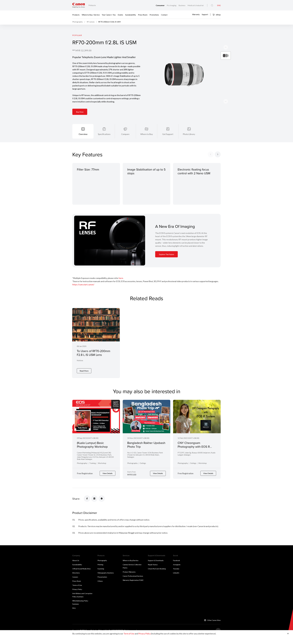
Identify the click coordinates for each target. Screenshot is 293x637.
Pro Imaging (172, 5)
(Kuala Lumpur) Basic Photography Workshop (92, 445)
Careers (75, 577)
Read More (84, 371)
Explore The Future (166, 254)
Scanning (101, 569)
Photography (82, 463)
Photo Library (189, 134)
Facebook (176, 560)
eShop (218, 15)
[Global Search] (212, 5)
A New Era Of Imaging (175, 226)
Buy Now (79, 112)
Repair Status (153, 565)
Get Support (167, 134)
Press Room (142, 15)
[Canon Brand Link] (78, 5)
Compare (125, 134)
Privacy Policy (77, 589)
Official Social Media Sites (81, 569)
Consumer (160, 5)
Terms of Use (77, 585)
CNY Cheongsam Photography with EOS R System (194, 446)
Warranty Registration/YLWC (133, 580)
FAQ (74, 608)
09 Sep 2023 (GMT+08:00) (87, 438)
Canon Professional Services (133, 576)
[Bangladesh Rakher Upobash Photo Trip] (146, 416)
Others (100, 581)
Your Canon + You (109, 15)
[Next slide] (225, 47)
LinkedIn (176, 573)
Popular (77, 35)
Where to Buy (146, 134)
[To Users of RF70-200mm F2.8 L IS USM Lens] (96, 343)
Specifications (104, 134)
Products (76, 15)
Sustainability (130, 15)
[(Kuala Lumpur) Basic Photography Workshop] (96, 416)
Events (120, 15)
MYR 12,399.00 (83, 50)
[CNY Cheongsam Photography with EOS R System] (197, 416)
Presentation (102, 577)
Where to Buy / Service (91, 15)
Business (182, 5)
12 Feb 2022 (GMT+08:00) (188, 438)
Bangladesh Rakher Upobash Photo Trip (146, 445)
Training (92, 463)
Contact (164, 15)
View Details (108, 473)
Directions (76, 573)
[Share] (87, 498)
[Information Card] (109, 240)
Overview (83, 134)
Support (205, 14)
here (121, 278)
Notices (80, 360)
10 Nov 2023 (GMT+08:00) (138, 438)
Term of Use (129, 633)
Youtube (176, 569)
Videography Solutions (106, 573)
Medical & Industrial (195, 5)
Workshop (102, 463)
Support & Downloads (156, 560)
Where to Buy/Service (130, 560)
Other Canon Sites (214, 620)
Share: (76, 498)
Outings (143, 463)
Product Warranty (129, 572)
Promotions (154, 15)
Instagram (176, 565)
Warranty (196, 14)
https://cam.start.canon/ (83, 284)
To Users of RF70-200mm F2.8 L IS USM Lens (93, 353)
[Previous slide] (225, 101)
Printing (100, 565)
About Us (75, 560)
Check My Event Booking (157, 569)
